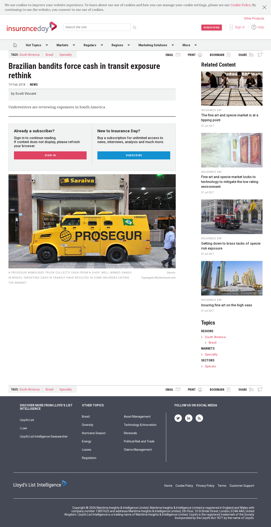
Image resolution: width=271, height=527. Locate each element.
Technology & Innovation (140, 425)
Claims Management (138, 449)
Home (168, 485)
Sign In (240, 27)
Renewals (130, 433)
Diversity (87, 425)
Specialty (65, 54)
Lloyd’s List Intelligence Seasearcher (44, 436)
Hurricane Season (94, 433)
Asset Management (137, 416)
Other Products (254, 18)
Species (210, 366)
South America (29, 54)
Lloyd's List (27, 420)
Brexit (86, 416)
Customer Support (242, 485)
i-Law (23, 428)
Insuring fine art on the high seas (226, 305)
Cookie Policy (241, 5)
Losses (86, 449)
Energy (86, 441)
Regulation (89, 458)
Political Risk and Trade (139, 441)
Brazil (49, 54)
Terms (222, 485)
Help (261, 27)
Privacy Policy (205, 485)
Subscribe (211, 27)
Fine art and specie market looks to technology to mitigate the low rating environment (229, 182)
